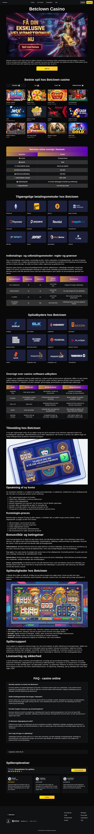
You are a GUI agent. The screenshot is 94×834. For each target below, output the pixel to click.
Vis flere (47, 797)
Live (35, 85)
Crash (56, 85)
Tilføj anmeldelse (78, 770)
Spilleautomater (76, 85)
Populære (15, 85)
